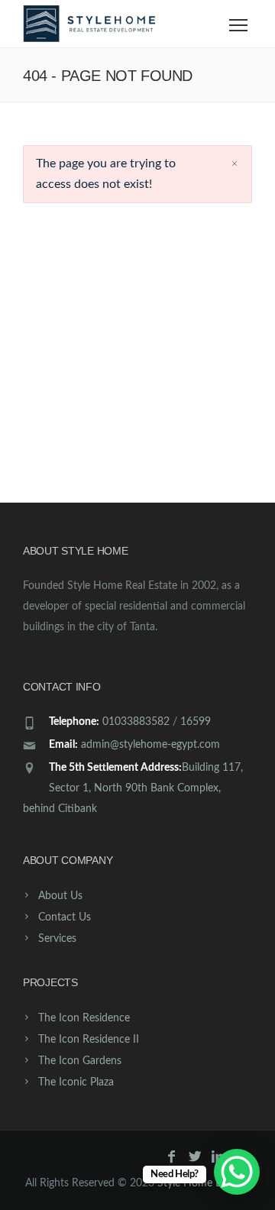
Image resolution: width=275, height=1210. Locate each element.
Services (57, 938)
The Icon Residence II (88, 1039)
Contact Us (64, 917)
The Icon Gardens (79, 1061)
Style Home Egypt (199, 1183)
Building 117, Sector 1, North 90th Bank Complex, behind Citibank (133, 788)
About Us (60, 896)
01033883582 (136, 722)
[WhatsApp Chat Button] (237, 1172)
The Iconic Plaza (76, 1082)
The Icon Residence (84, 1018)
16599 (195, 722)
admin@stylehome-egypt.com (150, 744)
